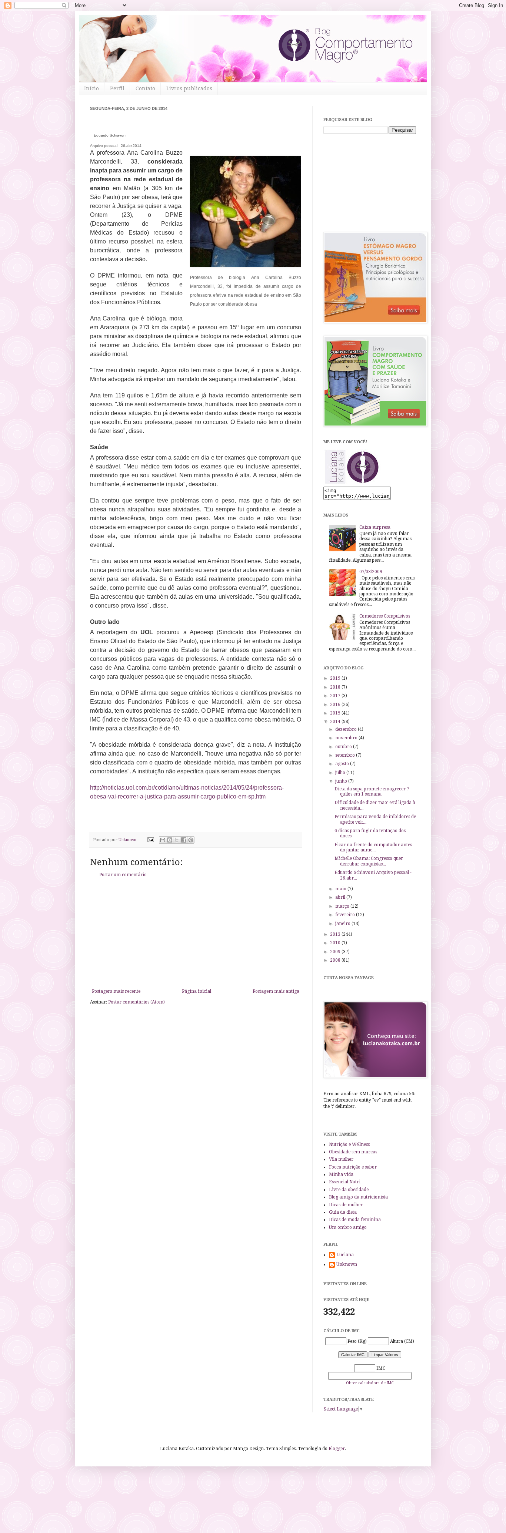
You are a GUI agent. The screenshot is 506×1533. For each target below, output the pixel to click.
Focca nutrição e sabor (353, 1167)
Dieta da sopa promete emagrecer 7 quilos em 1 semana (371, 791)
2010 (336, 942)
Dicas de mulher (346, 1204)
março (342, 906)
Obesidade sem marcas (353, 1151)
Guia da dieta (343, 1212)
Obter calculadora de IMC (369, 1383)
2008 (336, 960)
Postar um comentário (123, 874)
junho (341, 781)
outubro (344, 746)
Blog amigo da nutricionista (358, 1197)
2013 (336, 934)
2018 (336, 687)
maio (341, 888)
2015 (336, 713)
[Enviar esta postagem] (150, 839)
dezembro (346, 729)
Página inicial (196, 991)
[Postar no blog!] (169, 840)
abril (340, 897)
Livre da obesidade (349, 1189)
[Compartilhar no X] (176, 840)
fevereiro (345, 914)
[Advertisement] (195, 933)
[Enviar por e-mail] (162, 840)
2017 (336, 695)
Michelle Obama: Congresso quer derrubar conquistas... (368, 861)
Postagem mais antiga (276, 991)
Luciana (345, 1254)
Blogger (337, 1448)
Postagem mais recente (116, 991)
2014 (336, 721)
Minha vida (341, 1174)
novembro (347, 737)
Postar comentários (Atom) (136, 1002)
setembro (345, 755)
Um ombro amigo (348, 1227)
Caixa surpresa (374, 527)
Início (91, 88)
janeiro (343, 923)
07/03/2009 (370, 571)
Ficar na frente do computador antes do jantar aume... (373, 847)
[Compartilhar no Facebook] (183, 840)
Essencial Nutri (344, 1181)
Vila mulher (341, 1159)
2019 (336, 678)
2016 (336, 704)
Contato (145, 88)
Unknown (346, 1264)
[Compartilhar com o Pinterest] (190, 840)
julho (340, 772)
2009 (336, 951)
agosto (342, 763)
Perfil (117, 88)
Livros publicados (189, 88)
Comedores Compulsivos (384, 616)
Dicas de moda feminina (355, 1219)
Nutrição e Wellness (349, 1144)
